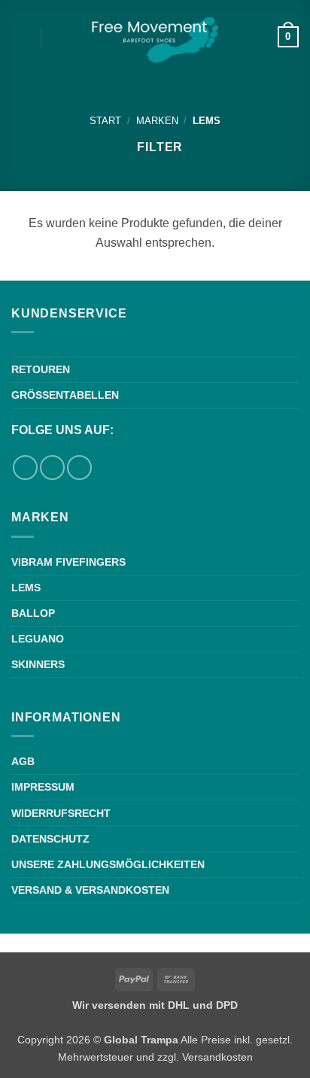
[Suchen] (57, 37)
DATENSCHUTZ (50, 839)
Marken (157, 120)
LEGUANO (37, 639)
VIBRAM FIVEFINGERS (68, 562)
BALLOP (33, 613)
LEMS (26, 588)
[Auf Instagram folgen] (52, 467)
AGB (23, 761)
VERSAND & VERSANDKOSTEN (90, 890)
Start (105, 120)
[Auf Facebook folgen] (25, 467)
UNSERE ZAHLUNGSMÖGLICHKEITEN (108, 864)
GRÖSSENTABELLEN (65, 395)
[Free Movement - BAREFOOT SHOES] (155, 37)
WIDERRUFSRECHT (61, 813)
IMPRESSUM (42, 787)
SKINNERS (38, 664)
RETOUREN (40, 369)
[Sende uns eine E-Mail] (79, 467)
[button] (20, 36)
